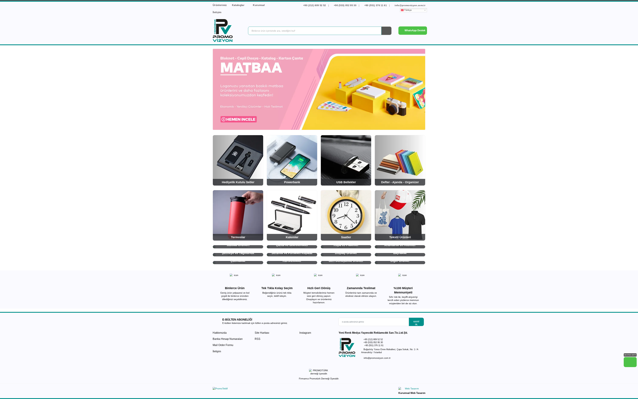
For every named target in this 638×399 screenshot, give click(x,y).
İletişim (217, 12)
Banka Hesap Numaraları (228, 338)
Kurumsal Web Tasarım (411, 393)
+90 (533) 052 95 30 (345, 5)
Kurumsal (259, 5)
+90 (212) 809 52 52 (314, 5)
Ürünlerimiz (220, 5)
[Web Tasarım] (411, 389)
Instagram (305, 332)
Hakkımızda (220, 332)
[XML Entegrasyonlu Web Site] (265, 389)
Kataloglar (238, 5)
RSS (257, 338)
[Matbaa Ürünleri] (319, 89)
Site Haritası (262, 332)
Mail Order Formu (223, 345)
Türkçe (408, 10)
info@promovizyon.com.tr (409, 5)
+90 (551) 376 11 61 (375, 5)
